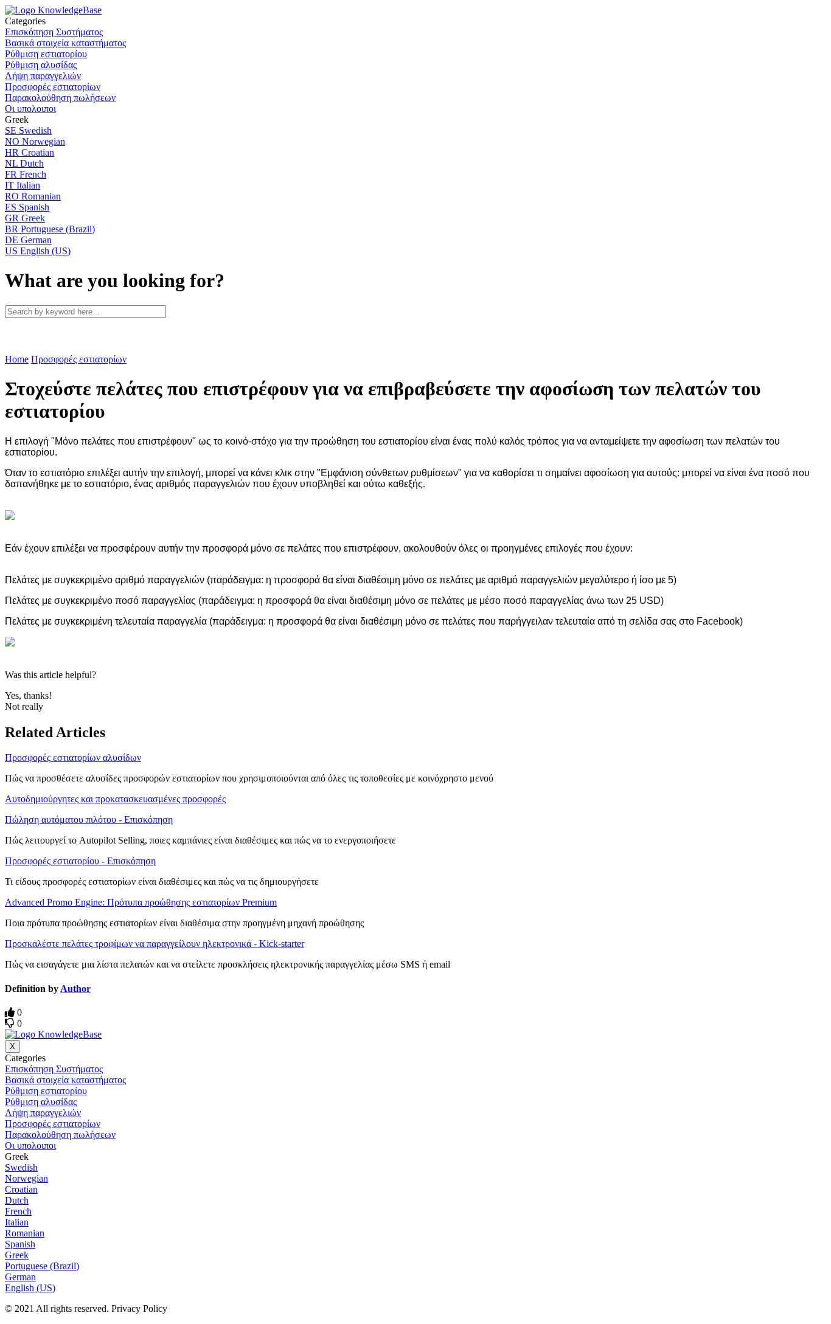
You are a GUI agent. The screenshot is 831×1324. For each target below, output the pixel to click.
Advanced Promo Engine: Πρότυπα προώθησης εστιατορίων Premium (141, 902)
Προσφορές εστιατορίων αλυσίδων (73, 757)
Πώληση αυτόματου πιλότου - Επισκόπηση (89, 819)
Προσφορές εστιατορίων (79, 359)
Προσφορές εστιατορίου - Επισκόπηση (80, 861)
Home (17, 359)
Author (75, 988)
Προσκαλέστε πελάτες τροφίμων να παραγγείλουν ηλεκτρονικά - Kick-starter (154, 943)
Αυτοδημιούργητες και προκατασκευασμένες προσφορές (115, 799)
